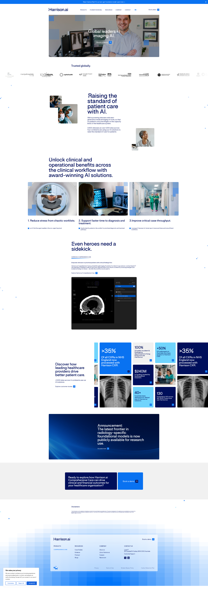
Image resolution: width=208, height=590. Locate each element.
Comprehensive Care (60, 549)
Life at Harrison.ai (104, 552)
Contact (128, 10)
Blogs (76, 557)
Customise (11, 583)
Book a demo (152, 10)
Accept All (32, 583)
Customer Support (129, 554)
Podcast (77, 555)
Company (119, 10)
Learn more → (121, 2)
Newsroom (102, 557)
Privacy (96, 568)
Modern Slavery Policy (127, 568)
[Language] (135, 9)
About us (102, 550)
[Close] (205, 2)
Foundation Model (96, 10)
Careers (101, 555)
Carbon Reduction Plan (147, 568)
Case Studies (79, 550)
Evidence (77, 552)
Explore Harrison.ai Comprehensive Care (83, 273)
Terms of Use (110, 568)
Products (83, 10)
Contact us (128, 546)
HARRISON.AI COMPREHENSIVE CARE (81, 257)
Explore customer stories (63, 386)
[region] (21, 577)
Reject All (21, 583)
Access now (102, 449)
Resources (108, 10)
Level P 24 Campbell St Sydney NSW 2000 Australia (137, 550)
